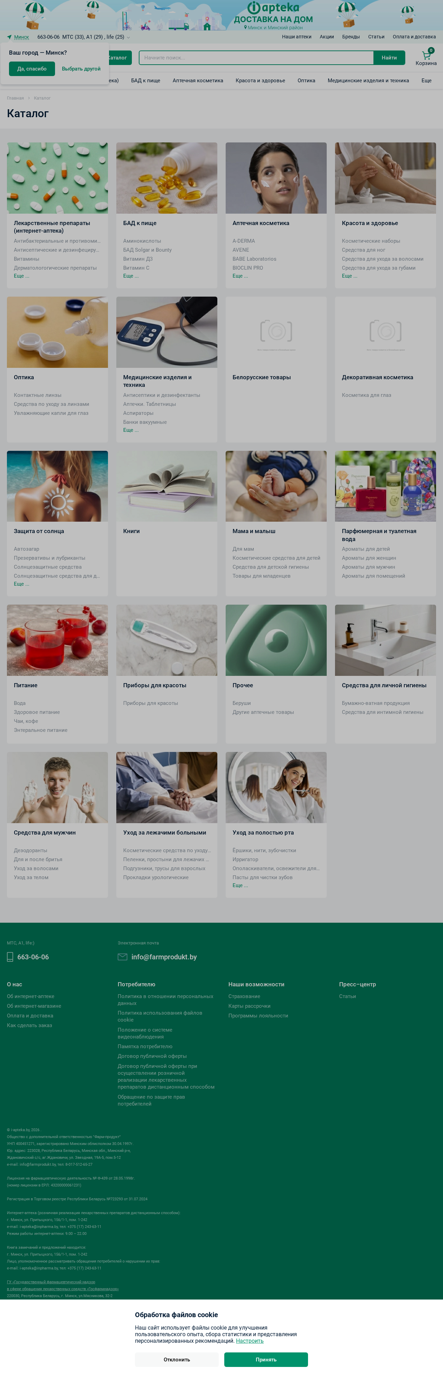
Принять (266, 1360)
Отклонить (177, 1360)
